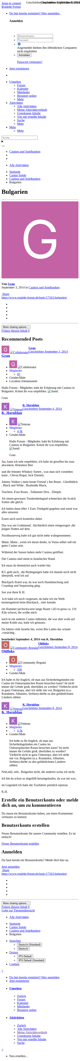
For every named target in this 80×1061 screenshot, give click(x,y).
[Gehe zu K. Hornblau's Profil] (5, 407)
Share (5, 294)
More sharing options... (16, 327)
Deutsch (23, 948)
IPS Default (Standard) (31, 960)
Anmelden (24, 55)
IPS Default (25, 956)
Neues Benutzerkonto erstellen (20, 843)
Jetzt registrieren (19, 68)
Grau (11, 284)
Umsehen (15, 81)
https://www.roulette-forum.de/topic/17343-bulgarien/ (34, 297)
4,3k (20, 431)
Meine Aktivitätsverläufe (32, 109)
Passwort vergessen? (29, 62)
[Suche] (3, 146)
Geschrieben (48, 351)
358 (19, 669)
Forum (21, 85)
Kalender (22, 88)
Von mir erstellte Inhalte (31, 116)
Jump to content (11, 3)
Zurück (21, 996)
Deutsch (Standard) (29, 944)
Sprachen (15, 940)
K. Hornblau (12, 413)
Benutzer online (27, 95)
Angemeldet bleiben (29, 47)
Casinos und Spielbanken (44, 287)
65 (18, 374)
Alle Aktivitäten (27, 106)
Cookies (14, 964)
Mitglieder (23, 92)
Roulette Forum (11, 6)
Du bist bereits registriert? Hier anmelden (35, 13)
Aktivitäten (16, 102)
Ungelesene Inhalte (29, 113)
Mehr (20, 99)
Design (13, 952)
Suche (21, 120)
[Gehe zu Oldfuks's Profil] (5, 645)
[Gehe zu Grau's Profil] (40, 277)
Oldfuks (8, 651)
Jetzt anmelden (11, 866)
